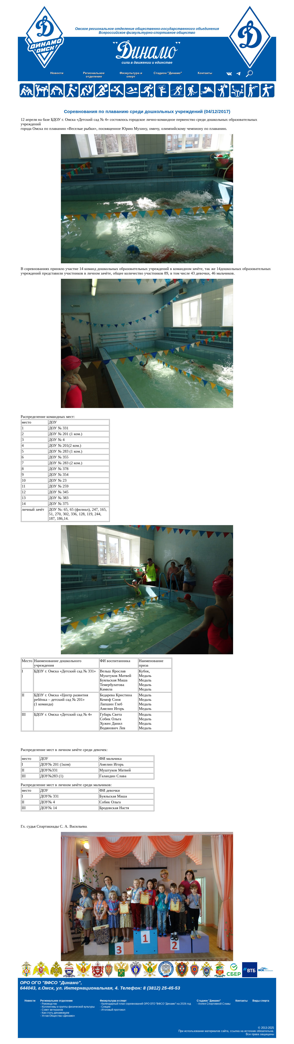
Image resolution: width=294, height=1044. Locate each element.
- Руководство (48, 1003)
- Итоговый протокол (112, 1009)
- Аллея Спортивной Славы (214, 1003)
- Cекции (105, 1006)
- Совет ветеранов (51, 1009)
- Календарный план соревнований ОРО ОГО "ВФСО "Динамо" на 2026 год (145, 1003)
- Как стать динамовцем (54, 1012)
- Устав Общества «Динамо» (58, 1015)
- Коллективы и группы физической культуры (67, 1006)
